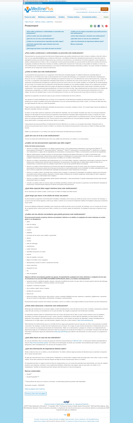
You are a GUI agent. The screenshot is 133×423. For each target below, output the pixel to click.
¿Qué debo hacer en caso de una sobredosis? (85, 38)
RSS (65, 415)
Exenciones (36, 419)
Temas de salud (30, 17)
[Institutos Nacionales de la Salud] (24, 3)
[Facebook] (99, 26)
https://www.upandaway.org (85, 320)
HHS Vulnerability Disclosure (92, 419)
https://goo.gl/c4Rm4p (61, 331)
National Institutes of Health (93, 421)
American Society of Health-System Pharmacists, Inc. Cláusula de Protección (66, 404)
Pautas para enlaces (69, 419)
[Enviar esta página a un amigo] (91, 26)
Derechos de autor (44, 419)
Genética (62, 17)
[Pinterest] (106, 26)
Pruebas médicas (73, 17)
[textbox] (87, 9)
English (106, 17)
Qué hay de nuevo (93, 12)
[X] (102, 26)
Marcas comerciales (77, 44)
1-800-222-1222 (77, 341)
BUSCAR (104, 9)
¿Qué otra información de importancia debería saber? (87, 41)
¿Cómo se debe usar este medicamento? (39, 36)
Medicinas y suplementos (47, 17)
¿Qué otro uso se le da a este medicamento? (40, 38)
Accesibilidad (62, 419)
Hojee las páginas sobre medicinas (35, 389)
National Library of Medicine (40, 421)
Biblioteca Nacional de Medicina (34, 3)
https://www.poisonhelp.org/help (39, 342)
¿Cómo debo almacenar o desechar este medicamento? (88, 36)
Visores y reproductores (80, 419)
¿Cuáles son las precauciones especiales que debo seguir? (45, 41)
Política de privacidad (53, 419)
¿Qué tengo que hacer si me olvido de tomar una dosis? (44, 48)
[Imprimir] (95, 26)
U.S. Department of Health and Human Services (75, 421)
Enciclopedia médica (89, 17)
